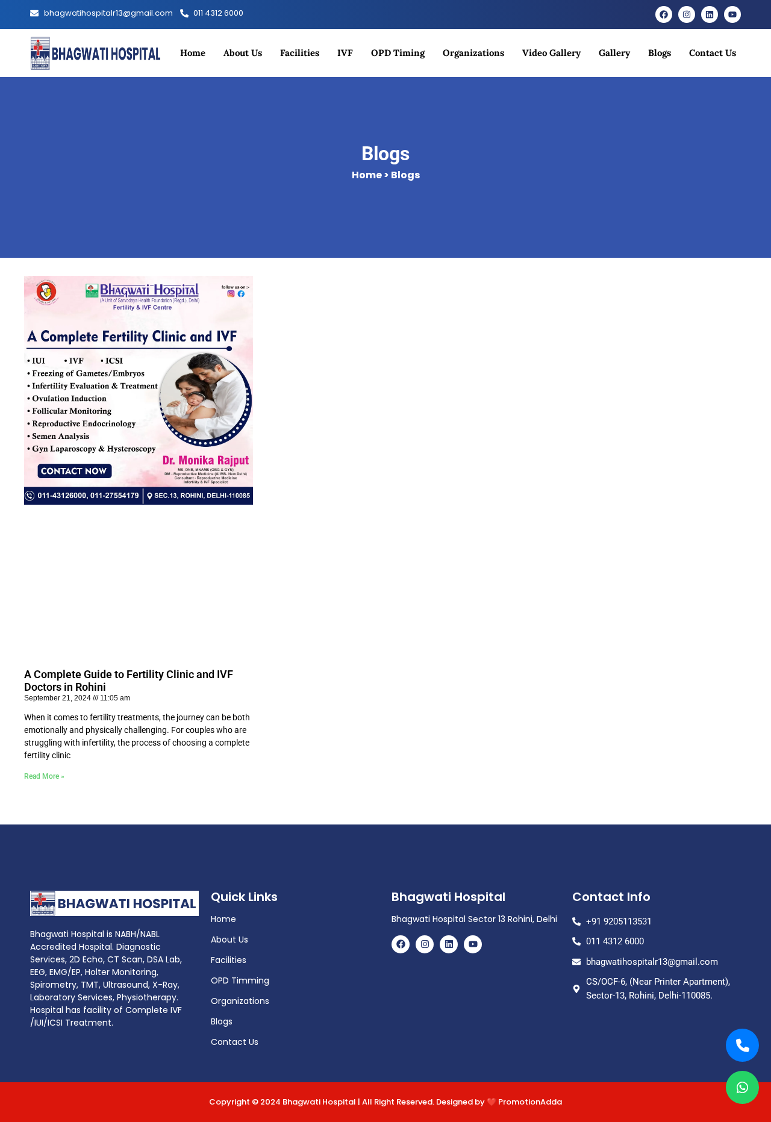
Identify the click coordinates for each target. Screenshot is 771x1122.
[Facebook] (663, 14)
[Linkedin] (709, 14)
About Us (242, 52)
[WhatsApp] (742, 1087)
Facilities (299, 52)
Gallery (614, 52)
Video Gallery (551, 52)
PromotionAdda (530, 1102)
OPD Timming (240, 980)
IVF (345, 52)
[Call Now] (742, 1045)
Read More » (44, 776)
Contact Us (712, 52)
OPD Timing (398, 52)
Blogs (659, 52)
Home (192, 52)
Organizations (473, 52)
